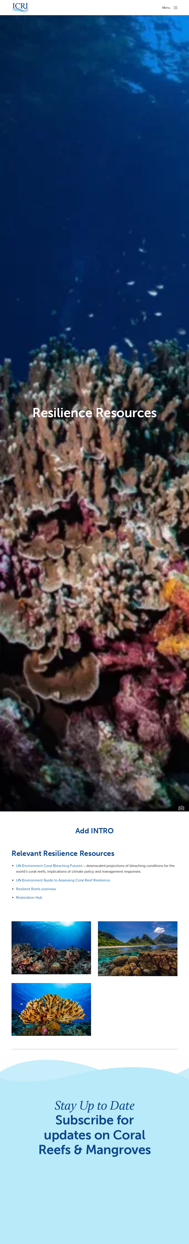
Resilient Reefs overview (36, 889)
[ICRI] (20, 7)
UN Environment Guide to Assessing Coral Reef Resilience (63, 880)
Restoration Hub (29, 897)
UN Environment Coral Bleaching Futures (49, 865)
